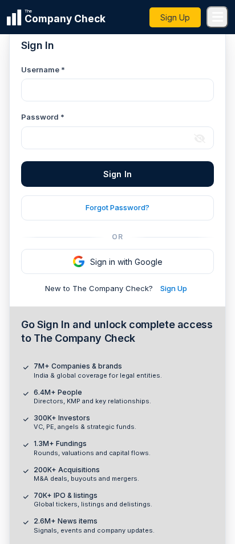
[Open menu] (217, 17)
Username (43, 69)
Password (42, 116)
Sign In (117, 174)
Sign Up (175, 17)
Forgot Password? (117, 207)
